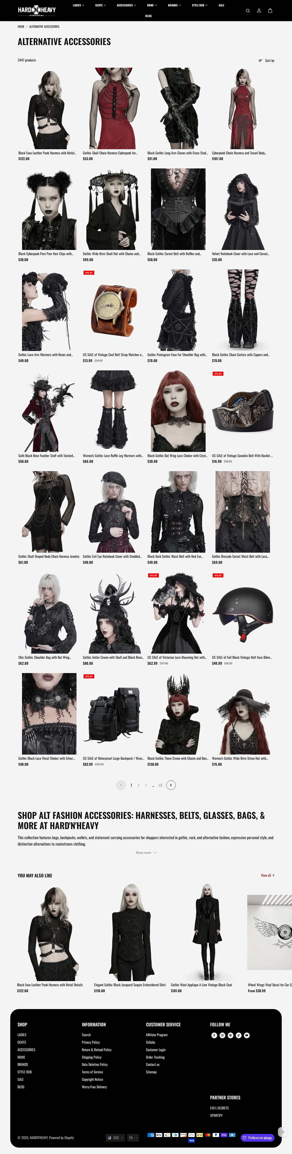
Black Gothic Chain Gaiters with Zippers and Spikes (240, 355)
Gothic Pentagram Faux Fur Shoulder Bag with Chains (176, 355)
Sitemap (151, 1071)
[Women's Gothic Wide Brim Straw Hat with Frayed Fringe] (242, 714)
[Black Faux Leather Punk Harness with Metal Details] (49, 108)
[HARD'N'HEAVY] (37, 10)
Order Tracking (155, 1057)
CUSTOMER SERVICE (163, 1025)
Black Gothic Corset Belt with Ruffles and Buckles (173, 254)
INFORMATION (94, 1025)
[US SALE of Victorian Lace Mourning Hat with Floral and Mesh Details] (178, 613)
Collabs (150, 1042)
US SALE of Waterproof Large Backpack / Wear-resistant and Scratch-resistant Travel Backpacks (113, 758)
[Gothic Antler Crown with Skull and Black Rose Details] (113, 613)
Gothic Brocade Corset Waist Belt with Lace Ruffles (239, 556)
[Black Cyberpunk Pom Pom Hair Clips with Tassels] (49, 209)
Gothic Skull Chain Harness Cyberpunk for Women (109, 153)
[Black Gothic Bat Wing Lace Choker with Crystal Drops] (178, 411)
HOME (21, 1057)
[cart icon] (270, 11)
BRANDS (23, 1064)
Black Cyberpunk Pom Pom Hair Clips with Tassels (45, 254)
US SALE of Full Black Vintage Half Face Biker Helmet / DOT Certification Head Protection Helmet (241, 657)
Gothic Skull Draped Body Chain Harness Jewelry (48, 556)
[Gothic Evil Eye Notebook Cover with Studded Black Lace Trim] (113, 512)
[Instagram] (222, 1035)
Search (86, 1034)
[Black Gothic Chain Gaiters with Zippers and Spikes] (242, 310)
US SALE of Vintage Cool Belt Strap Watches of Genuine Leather (113, 355)
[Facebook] (214, 1035)
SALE (21, 1079)
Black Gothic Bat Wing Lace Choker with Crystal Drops (177, 456)
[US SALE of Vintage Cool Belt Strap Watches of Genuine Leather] (113, 310)
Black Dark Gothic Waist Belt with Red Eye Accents (174, 556)
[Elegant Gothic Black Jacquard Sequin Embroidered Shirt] (131, 932)
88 (160, 785)
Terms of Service (92, 1071)
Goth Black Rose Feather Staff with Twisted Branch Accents (45, 456)
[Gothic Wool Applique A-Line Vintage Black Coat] (208, 932)
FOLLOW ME (220, 1025)
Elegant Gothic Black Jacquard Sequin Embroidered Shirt (130, 984)
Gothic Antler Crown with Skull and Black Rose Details (112, 657)
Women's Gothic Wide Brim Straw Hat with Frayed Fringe (239, 758)
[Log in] (259, 11)
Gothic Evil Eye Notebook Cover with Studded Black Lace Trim (111, 556)
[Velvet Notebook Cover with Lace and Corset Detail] (242, 209)
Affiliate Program (157, 1034)
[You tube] (247, 1035)
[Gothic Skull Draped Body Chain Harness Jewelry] (49, 512)
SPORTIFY (216, 1115)
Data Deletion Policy (95, 1064)
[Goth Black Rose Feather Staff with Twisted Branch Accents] (49, 411)
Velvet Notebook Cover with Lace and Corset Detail (240, 254)
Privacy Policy (91, 1042)
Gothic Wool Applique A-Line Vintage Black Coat (201, 984)
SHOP (22, 1025)
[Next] (267, 933)
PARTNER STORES (225, 1098)
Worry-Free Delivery (94, 1086)
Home (21, 26)
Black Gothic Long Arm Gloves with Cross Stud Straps (176, 153)
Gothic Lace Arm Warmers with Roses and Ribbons (44, 355)
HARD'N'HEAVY (39, 1137)
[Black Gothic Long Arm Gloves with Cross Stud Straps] (178, 108)
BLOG (21, 1086)
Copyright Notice (92, 1079)
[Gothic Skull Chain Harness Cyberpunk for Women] (113, 108)
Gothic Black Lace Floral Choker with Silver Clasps (45, 758)
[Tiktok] (238, 1035)
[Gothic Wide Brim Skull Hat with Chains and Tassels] (113, 209)
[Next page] (171, 785)
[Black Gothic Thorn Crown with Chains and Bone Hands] (178, 714)
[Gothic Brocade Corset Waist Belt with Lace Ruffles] (242, 512)
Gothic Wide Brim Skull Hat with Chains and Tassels (111, 254)
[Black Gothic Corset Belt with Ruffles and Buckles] (178, 209)
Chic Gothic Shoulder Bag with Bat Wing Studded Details (43, 657)
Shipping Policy (91, 1057)
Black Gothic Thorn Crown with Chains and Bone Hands (177, 758)
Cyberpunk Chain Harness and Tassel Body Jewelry (238, 153)
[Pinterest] (230, 1035)
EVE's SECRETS (219, 1107)
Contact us (152, 1064)
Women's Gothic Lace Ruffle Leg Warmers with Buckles (112, 456)
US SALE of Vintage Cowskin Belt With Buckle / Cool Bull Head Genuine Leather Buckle (242, 456)
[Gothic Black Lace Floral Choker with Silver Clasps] (49, 714)
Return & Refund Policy (96, 1049)
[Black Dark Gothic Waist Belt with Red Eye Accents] (178, 512)
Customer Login (155, 1049)
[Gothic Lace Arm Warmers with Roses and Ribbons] (49, 310)
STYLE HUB (25, 1071)
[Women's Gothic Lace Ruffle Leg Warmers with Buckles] (113, 411)
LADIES (22, 1034)
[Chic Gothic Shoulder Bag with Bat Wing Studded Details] (49, 613)
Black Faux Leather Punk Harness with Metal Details (46, 153)
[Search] (248, 11)
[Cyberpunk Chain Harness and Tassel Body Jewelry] (242, 108)
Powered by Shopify (61, 1137)
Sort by (269, 60)
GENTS (22, 1042)
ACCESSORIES (26, 1049)
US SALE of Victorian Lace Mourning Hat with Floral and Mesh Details (176, 657)
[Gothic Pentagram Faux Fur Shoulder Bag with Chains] (178, 310)
